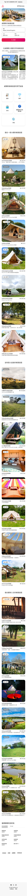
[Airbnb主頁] (3, 6)
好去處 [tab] (11, 826)
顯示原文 (20, 2)
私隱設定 (12, 889)
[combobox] (13, 30)
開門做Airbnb (20, 6)
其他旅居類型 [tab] (5, 826)
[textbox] (7, 35)
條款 (16, 889)
